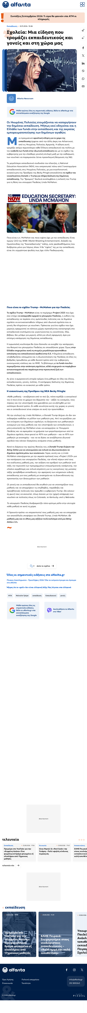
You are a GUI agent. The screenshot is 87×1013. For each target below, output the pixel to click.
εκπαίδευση (37, 596)
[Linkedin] (83, 63)
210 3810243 (74, 983)
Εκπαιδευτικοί (51, 596)
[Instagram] (74, 969)
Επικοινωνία (7, 983)
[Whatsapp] (83, 78)
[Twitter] (83, 55)
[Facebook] (83, 47)
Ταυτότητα (26, 983)
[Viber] (83, 71)
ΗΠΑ (10, 596)
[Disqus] (43, 655)
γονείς (62, 596)
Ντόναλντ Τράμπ (22, 596)
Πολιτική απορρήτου (30, 979)
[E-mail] (83, 86)
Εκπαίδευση (12, 26)
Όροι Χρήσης (7, 979)
